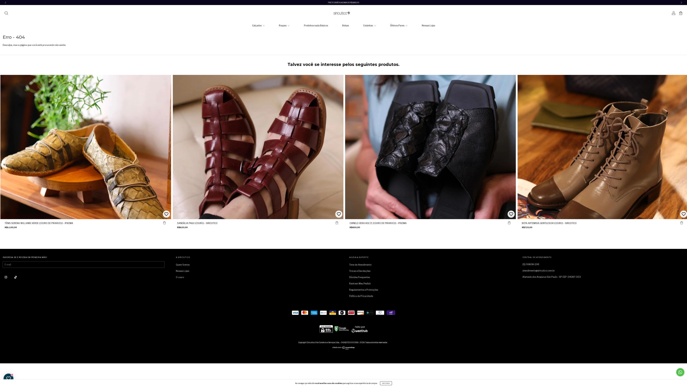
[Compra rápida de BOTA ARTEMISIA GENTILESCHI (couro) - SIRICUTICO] (681, 222)
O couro (180, 277)
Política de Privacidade (361, 296)
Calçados (257, 25)
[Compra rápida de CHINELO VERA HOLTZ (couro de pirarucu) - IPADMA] (509, 222)
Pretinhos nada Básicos (316, 25)
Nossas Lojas (428, 25)
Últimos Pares (397, 25)
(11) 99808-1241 (530, 264)
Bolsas (345, 25)
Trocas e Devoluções (359, 271)
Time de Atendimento (360, 264)
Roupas (283, 25)
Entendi (386, 383)
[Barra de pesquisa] (6, 13)
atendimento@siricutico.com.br (538, 270)
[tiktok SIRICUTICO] (15, 277)
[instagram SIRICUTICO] (6, 277)
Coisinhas (368, 25)
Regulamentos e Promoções (363, 289)
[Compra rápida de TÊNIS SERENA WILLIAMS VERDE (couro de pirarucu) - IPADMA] (164, 222)
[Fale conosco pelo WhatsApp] (680, 372)
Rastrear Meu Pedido (360, 283)
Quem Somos (182, 264)
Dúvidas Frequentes (359, 277)
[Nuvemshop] (343, 349)
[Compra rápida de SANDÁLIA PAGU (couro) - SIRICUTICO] (336, 222)
